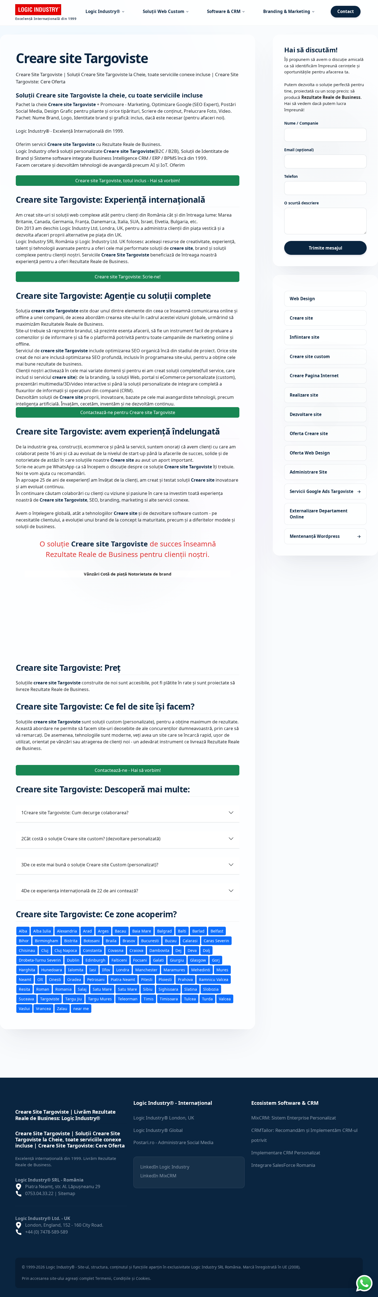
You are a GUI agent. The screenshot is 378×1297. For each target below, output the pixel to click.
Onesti (55, 979)
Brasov (129, 940)
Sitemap (66, 1193)
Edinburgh (95, 959)
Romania (63, 989)
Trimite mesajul (325, 247)
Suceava (26, 998)
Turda (207, 998)
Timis (149, 998)
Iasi (92, 969)
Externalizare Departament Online (319, 514)
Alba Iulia (42, 930)
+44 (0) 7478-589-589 (46, 1232)
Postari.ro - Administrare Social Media (173, 1142)
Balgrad (164, 930)
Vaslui (24, 1008)
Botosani (92, 940)
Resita (24, 989)
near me (81, 1008)
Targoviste (49, 998)
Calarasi (190, 940)
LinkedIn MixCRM (158, 1176)
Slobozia (211, 989)
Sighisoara (168, 989)
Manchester (146, 969)
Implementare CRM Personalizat (285, 1152)
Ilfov (106, 969)
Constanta (92, 950)
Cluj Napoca (66, 950)
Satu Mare (102, 989)
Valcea (225, 998)
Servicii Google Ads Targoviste (325, 491)
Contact (345, 11)
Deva (192, 950)
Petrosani (96, 979)
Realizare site (304, 395)
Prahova (185, 979)
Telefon (291, 176)
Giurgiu (177, 959)
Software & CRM (223, 11)
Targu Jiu (73, 998)
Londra (122, 969)
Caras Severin (216, 940)
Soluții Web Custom (163, 11)
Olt (40, 979)
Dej (178, 950)
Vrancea (43, 1008)
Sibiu (147, 989)
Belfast (217, 930)
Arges (103, 930)
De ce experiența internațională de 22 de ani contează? (79, 890)
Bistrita (70, 940)
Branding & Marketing (286, 11)
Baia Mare (141, 930)
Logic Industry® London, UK (163, 1117)
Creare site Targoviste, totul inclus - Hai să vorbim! (127, 181)
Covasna (115, 950)
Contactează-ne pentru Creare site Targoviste (127, 412)
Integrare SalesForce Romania (283, 1165)
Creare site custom (310, 356)
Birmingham (46, 940)
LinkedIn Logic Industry (164, 1167)
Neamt (25, 979)
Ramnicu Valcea (213, 979)
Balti (182, 930)
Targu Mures (100, 998)
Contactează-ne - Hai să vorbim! (128, 770)
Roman (42, 989)
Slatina (190, 989)
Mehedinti (200, 969)
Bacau (120, 930)
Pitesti (146, 979)
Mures (222, 969)
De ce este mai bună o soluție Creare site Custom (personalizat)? (89, 864)
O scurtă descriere (301, 203)
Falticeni (119, 959)
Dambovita (159, 950)
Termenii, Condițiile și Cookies (122, 1278)
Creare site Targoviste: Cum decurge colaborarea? (74, 812)
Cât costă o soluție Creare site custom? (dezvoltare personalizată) (90, 838)
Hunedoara (51, 969)
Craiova (136, 950)
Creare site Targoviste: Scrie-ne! (127, 276)
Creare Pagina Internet (314, 375)
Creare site (301, 317)
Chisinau (27, 950)
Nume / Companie (301, 123)
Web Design (302, 298)
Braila (111, 940)
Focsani (140, 959)
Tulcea (190, 998)
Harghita (27, 969)
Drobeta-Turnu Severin (40, 959)
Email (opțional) (299, 149)
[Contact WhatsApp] (364, 1283)
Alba (23, 930)
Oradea (74, 979)
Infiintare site (304, 337)
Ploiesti (165, 979)
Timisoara (169, 998)
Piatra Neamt (123, 979)
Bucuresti (150, 940)
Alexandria (67, 930)
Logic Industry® (103, 11)
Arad (87, 930)
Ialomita (75, 969)
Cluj (44, 950)
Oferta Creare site (309, 433)
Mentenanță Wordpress (325, 536)
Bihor (24, 940)
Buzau (171, 940)
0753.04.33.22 (39, 1193)
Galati (158, 959)
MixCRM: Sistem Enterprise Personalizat (293, 1117)
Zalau (62, 1008)
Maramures (174, 969)
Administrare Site (308, 472)
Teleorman (128, 998)
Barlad (198, 930)
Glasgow (198, 959)
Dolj (206, 950)
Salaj (82, 989)
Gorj (216, 959)
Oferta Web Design (310, 453)
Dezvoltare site (306, 414)
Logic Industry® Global (158, 1130)
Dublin (73, 959)
